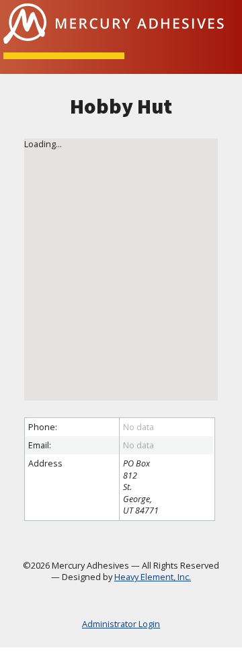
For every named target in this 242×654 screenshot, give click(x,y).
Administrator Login (121, 624)
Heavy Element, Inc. (152, 577)
